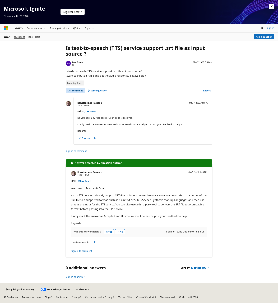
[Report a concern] (95, 138)
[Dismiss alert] (271, 6)
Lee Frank (77, 62)
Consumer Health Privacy (98, 297)
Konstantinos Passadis (89, 102)
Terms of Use (125, 297)
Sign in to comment (76, 150)
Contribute (62, 297)
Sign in (270, 27)
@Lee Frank (90, 111)
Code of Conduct (145, 297)
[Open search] (262, 28)
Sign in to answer (75, 276)
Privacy (75, 297)
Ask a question (264, 36)
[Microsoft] (6, 28)
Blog (47, 297)
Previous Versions (31, 297)
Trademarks (166, 297)
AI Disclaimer (11, 297)
